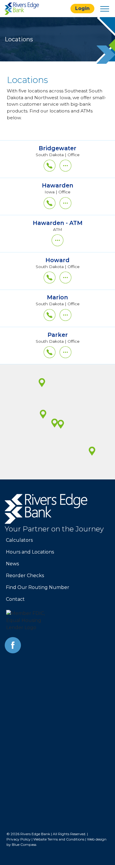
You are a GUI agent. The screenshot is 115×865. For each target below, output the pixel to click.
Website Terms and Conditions (58, 839)
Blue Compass (24, 844)
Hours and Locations (30, 552)
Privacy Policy (18, 839)
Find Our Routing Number (37, 587)
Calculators (19, 540)
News (12, 564)
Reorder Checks (25, 575)
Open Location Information (57, 143)
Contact (15, 599)
